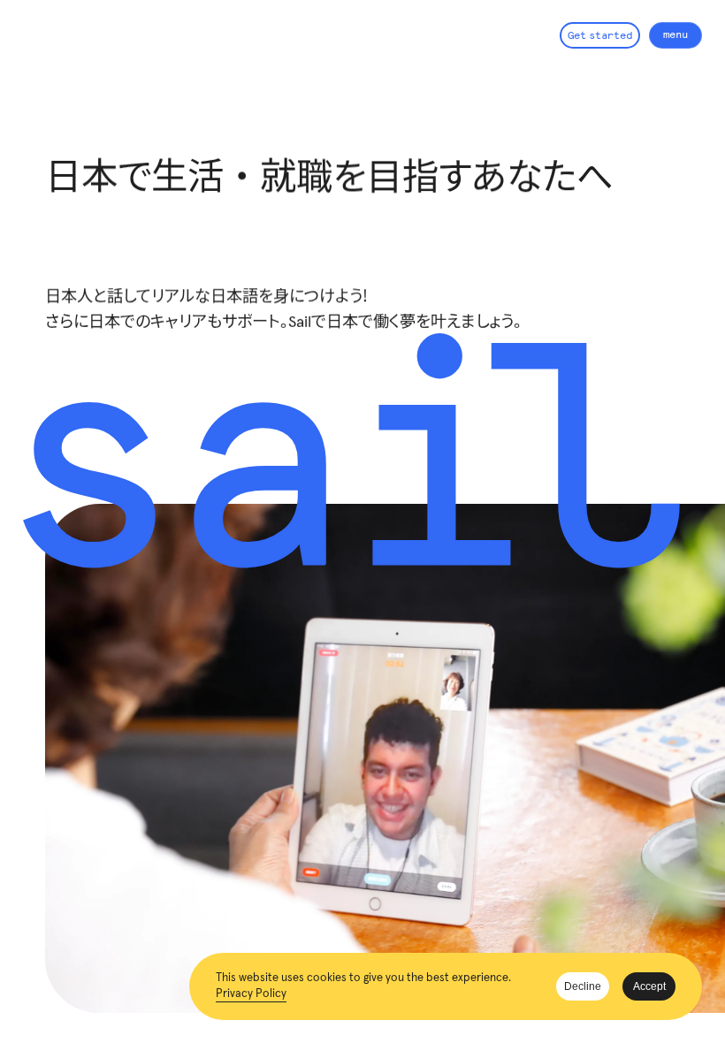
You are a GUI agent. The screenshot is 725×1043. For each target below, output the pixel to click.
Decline (582, 986)
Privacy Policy (251, 994)
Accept (649, 986)
